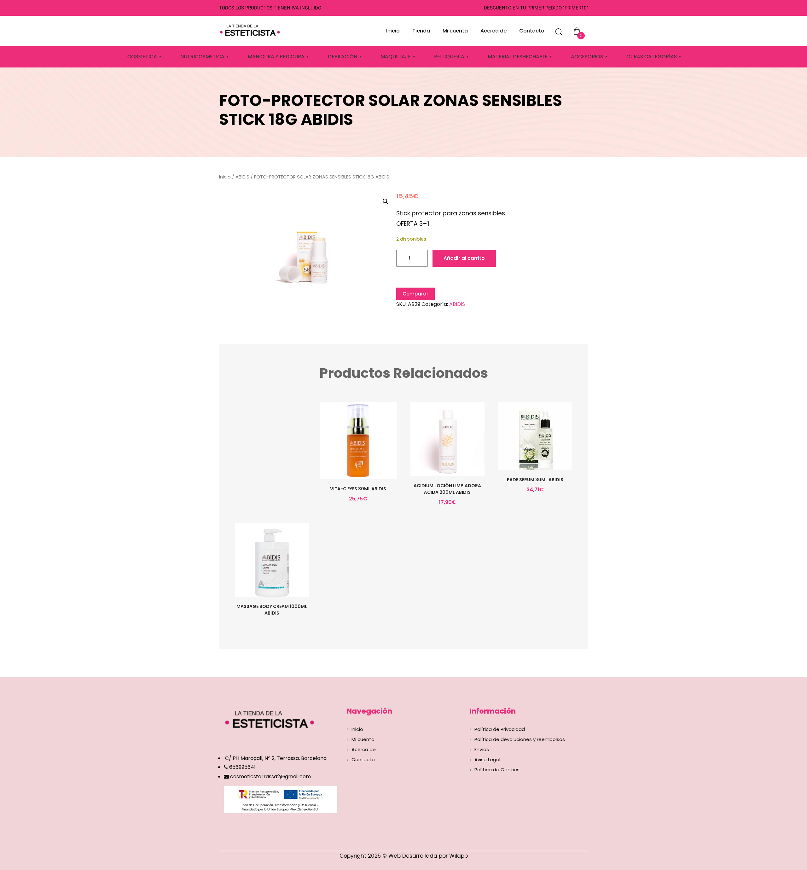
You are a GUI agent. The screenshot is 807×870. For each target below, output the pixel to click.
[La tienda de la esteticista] (251, 29)
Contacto (531, 30)
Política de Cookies (497, 769)
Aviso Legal (487, 759)
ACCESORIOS (587, 56)
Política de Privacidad (499, 729)
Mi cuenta (455, 30)
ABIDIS (242, 177)
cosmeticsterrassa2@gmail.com (270, 776)
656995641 (242, 767)
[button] (385, 201)
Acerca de (493, 30)
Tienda (421, 30)
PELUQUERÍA (449, 56)
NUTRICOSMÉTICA (202, 56)
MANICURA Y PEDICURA (276, 56)
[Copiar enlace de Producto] (344, 453)
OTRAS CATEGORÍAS (651, 56)
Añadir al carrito (464, 258)
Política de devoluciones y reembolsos (519, 739)
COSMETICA (142, 56)
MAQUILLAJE (395, 56)
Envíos (481, 749)
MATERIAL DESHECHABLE (518, 56)
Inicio (393, 30)
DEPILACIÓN (342, 56)
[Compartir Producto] (357, 453)
